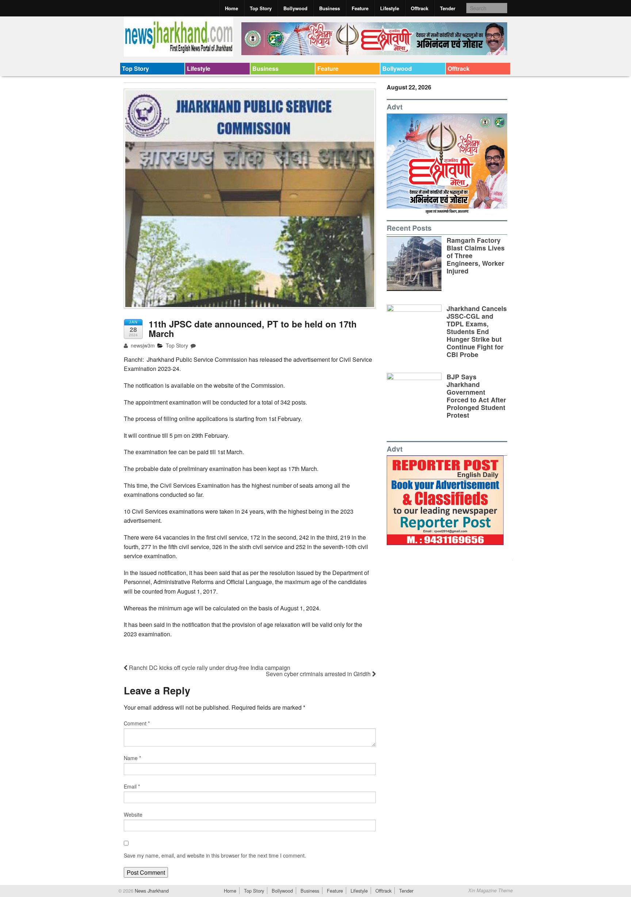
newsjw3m (142, 345)
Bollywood (295, 8)
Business (329, 8)
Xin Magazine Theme (490, 890)
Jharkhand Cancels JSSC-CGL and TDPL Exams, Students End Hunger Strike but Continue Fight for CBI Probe (477, 331)
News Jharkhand (151, 890)
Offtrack (419, 8)
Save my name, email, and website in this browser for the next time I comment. (215, 855)
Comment (137, 723)
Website (133, 814)
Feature (360, 8)
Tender (447, 8)
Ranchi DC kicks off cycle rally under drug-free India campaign (208, 667)
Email (132, 786)
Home (231, 8)
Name (132, 758)
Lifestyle (389, 8)
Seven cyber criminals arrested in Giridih (319, 674)
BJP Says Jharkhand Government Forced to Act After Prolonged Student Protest (476, 396)
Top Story (261, 8)
